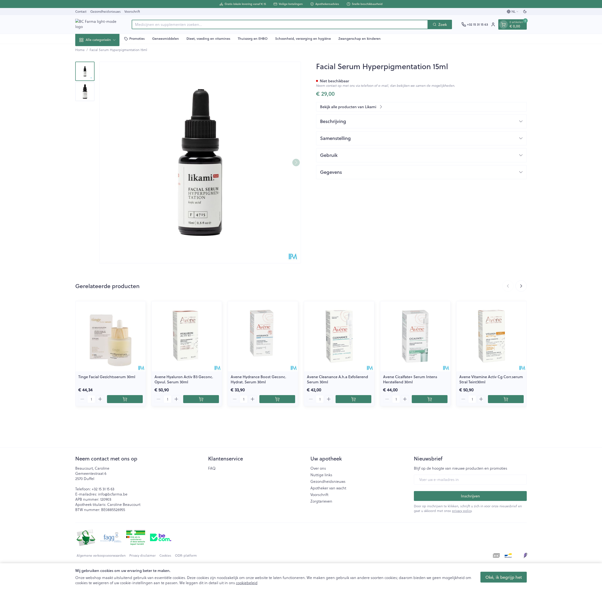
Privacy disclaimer (142, 555)
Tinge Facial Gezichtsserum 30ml (106, 376)
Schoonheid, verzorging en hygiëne (303, 38)
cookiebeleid (246, 582)
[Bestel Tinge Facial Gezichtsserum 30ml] (125, 399)
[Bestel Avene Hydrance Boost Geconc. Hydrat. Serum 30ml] (277, 399)
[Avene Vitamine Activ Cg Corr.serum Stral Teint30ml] (491, 336)
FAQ (212, 468)
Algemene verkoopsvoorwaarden (101, 555)
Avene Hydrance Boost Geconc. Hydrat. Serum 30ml (258, 379)
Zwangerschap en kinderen (359, 38)
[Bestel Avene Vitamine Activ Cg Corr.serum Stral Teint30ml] (506, 399)
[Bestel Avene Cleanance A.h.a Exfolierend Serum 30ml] (353, 399)
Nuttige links (321, 474)
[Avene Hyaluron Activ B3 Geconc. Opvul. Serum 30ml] (187, 336)
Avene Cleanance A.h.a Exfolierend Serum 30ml (337, 379)
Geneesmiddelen (165, 38)
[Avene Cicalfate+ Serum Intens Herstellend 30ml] (415, 336)
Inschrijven (470, 496)
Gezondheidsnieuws (105, 11)
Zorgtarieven (321, 501)
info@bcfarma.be (112, 494)
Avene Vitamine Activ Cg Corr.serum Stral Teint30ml (491, 379)
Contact (81, 11)
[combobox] (280, 24)
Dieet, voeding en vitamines (208, 38)
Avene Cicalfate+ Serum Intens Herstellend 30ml (410, 379)
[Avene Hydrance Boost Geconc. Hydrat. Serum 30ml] (263, 336)
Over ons (318, 468)
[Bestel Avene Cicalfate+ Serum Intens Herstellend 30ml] (430, 399)
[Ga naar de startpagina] (98, 24)
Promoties (137, 38)
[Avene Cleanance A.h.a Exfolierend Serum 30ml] (339, 336)
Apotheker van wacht (328, 488)
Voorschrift (132, 11)
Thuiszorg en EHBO (253, 38)
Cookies (165, 555)
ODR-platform (186, 555)
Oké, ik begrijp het (503, 577)
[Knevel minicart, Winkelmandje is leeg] (503, 24)
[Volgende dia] (521, 286)
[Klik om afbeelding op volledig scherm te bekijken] (200, 162)
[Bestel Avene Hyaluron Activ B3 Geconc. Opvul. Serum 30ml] (201, 399)
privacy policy (461, 510)
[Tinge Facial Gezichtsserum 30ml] (110, 336)
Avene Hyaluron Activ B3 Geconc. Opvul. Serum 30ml (183, 379)
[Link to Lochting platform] (525, 555)
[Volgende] (296, 162)
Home (80, 50)
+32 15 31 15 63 (103, 489)
